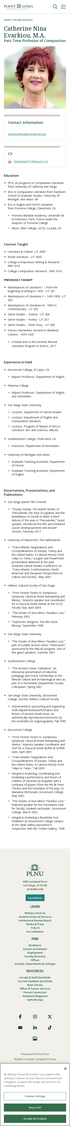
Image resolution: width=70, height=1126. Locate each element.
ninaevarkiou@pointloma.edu (27, 134)
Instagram (35, 1016)
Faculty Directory (23, 19)
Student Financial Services (35, 916)
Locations (35, 898)
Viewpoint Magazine (35, 996)
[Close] (65, 1068)
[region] (35, 1094)
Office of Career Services (35, 988)
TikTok (49, 1027)
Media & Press (35, 924)
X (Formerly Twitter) (49, 1016)
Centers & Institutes (35, 949)
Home (7, 19)
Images (35, 1038)
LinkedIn (35, 1027)
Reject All (35, 1107)
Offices (35, 960)
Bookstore (35, 945)
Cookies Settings (34, 1096)
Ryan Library (35, 985)
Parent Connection (35, 992)
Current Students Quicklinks (35, 981)
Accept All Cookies (35, 1118)
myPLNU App (35, 999)
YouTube (20, 1027)
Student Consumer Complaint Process (35, 1059)
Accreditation (35, 931)
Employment (35, 952)
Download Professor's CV (31, 161)
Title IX (35, 928)
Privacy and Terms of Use (35, 1054)
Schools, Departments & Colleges (35, 964)
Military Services (35, 913)
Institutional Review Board (35, 920)
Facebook (20, 1016)
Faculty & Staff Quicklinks (35, 977)
